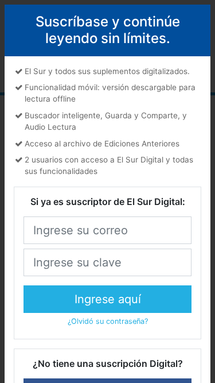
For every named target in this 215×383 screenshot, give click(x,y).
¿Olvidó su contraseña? (108, 321)
